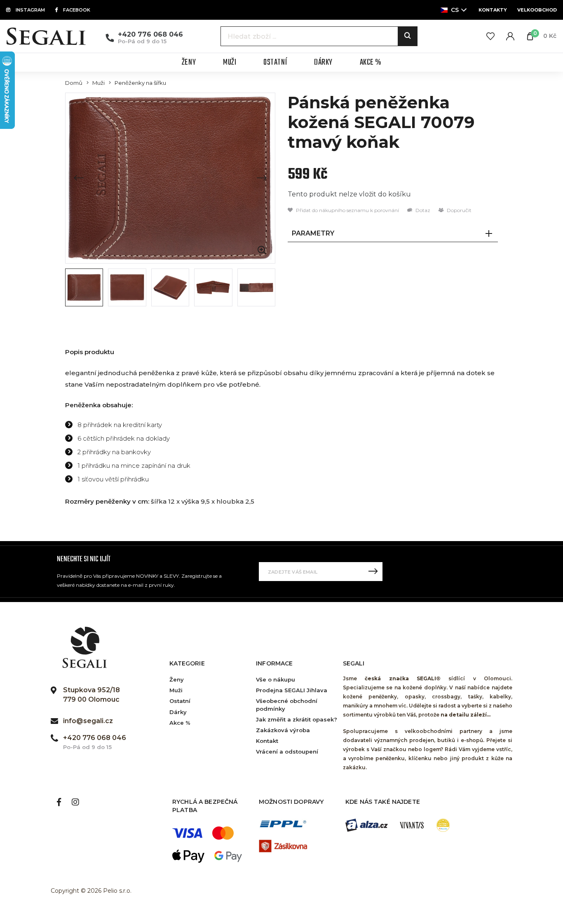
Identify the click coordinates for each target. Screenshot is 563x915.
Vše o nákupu (275, 679)
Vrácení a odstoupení (287, 751)
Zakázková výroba (283, 730)
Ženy (176, 679)
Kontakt (267, 741)
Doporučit (459, 210)
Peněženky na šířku (140, 83)
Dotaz (422, 210)
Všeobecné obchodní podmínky (286, 705)
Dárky (178, 712)
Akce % (179, 722)
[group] (170, 178)
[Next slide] (262, 178)
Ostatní (179, 701)
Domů (73, 83)
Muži (98, 83)
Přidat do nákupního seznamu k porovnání (347, 210)
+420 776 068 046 (150, 34)
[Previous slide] (79, 178)
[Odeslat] (373, 571)
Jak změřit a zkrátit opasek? (296, 719)
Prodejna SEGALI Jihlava (291, 690)
